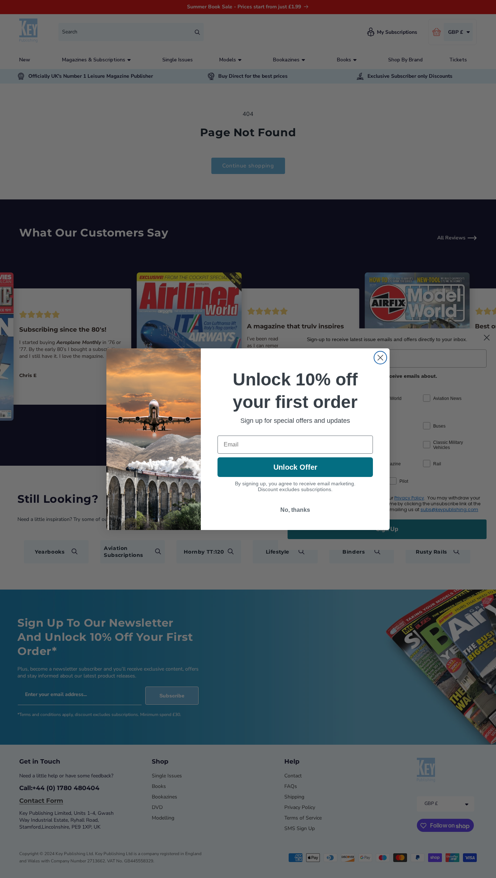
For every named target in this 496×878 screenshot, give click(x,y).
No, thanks (295, 510)
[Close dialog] (380, 357)
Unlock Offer (295, 467)
